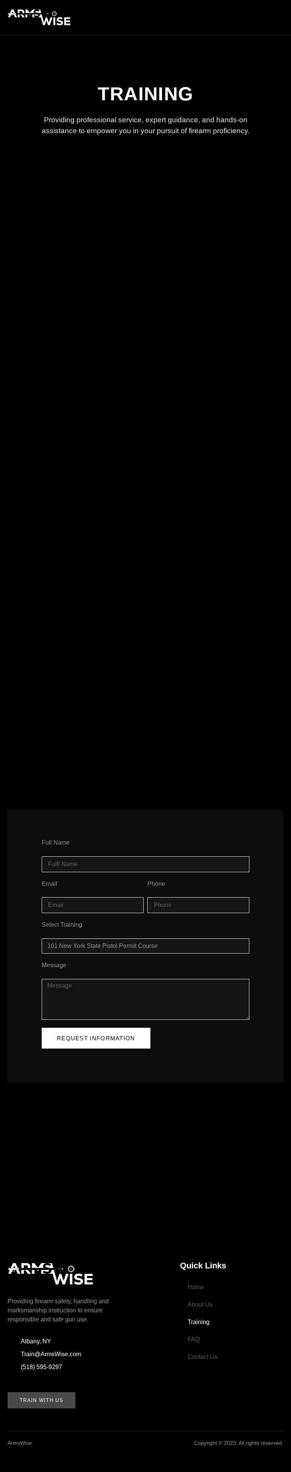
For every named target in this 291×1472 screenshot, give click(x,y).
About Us (200, 1304)
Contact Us (202, 1357)
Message (54, 965)
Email (49, 884)
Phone (156, 884)
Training (199, 1322)
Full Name (56, 842)
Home (196, 1287)
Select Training (62, 924)
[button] (181, 15)
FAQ (194, 1339)
